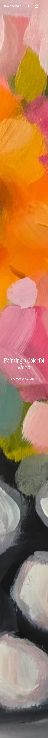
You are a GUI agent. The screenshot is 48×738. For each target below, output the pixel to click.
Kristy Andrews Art (13, 6)
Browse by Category (24, 378)
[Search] (29, 6)
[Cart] (36, 6)
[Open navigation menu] (43, 6)
